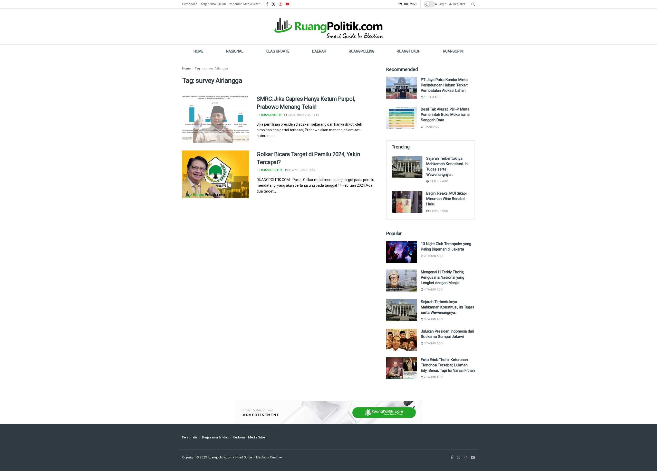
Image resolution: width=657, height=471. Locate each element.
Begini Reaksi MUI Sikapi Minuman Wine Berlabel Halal (446, 198)
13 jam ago (432, 97)
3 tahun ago (438, 181)
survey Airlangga (216, 68)
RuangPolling (361, 51)
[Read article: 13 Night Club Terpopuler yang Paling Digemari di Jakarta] (401, 252)
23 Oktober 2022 (299, 115)
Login (442, 4)
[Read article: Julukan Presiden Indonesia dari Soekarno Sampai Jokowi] (401, 340)
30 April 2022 (297, 170)
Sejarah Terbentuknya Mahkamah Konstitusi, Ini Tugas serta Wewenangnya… (447, 307)
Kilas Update (277, 51)
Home (199, 51)
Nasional (234, 51)
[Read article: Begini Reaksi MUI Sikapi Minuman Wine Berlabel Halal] (407, 202)
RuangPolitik (271, 115)
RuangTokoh (408, 51)
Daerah (319, 51)
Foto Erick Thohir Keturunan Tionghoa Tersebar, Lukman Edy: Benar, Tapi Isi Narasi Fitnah (448, 365)
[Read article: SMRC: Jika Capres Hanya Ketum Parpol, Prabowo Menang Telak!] (215, 119)
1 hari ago (431, 126)
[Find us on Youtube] (287, 4)
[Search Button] (473, 4)
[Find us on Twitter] (273, 4)
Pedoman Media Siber (244, 4)
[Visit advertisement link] (328, 412)
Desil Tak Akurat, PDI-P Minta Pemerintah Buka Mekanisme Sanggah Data (445, 114)
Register (458, 4)
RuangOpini (453, 51)
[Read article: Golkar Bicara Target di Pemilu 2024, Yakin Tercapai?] (215, 174)
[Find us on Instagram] (280, 4)
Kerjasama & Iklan (213, 4)
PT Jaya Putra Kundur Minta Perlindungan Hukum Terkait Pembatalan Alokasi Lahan (444, 85)
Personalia (189, 4)
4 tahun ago (433, 289)
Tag (197, 68)
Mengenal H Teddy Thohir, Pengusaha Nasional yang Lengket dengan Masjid (442, 277)
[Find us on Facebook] (267, 4)
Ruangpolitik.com (220, 457)
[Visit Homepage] (328, 26)
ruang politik (271, 170)
